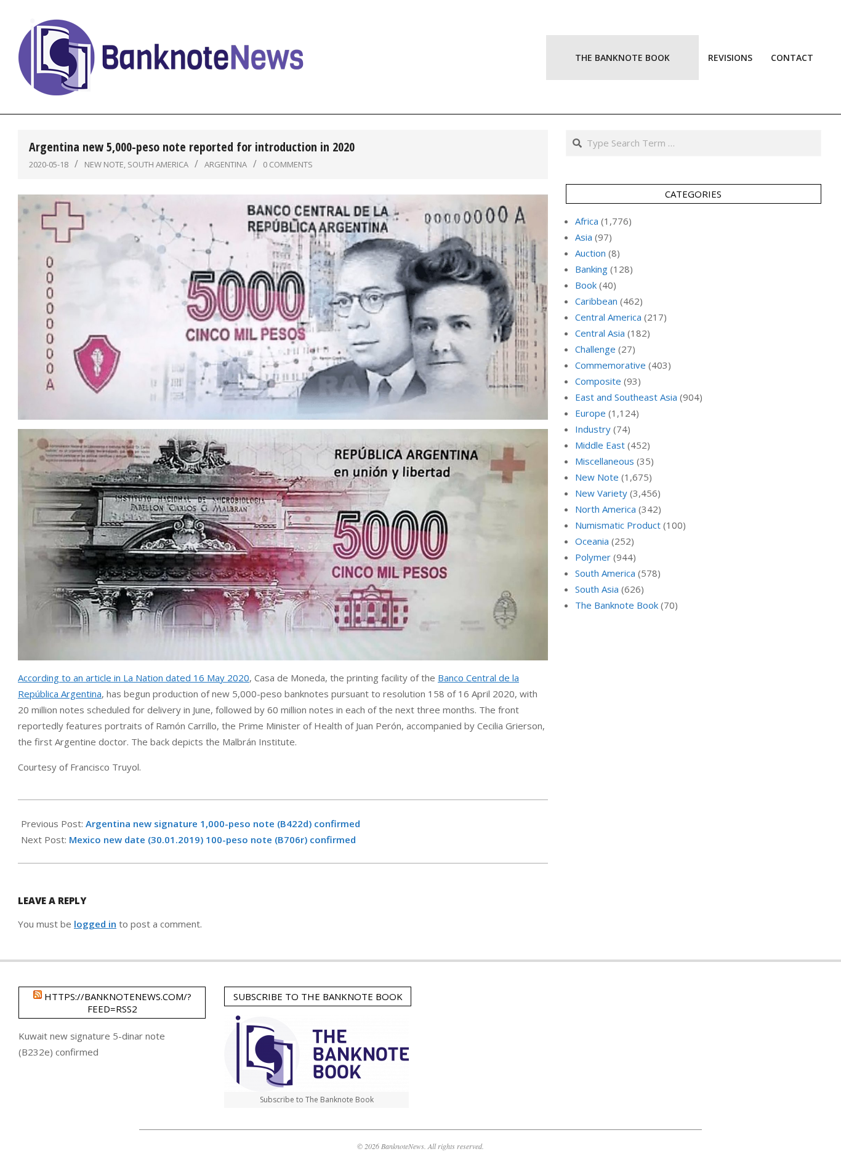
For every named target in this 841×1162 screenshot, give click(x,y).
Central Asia (600, 333)
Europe (590, 413)
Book (586, 285)
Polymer (593, 557)
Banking (591, 269)
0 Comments (288, 164)
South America (157, 164)
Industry (593, 429)
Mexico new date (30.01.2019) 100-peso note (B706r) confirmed (212, 839)
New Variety (601, 493)
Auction (590, 253)
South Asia (597, 589)
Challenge (595, 349)
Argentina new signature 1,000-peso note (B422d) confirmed (223, 823)
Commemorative (610, 365)
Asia (583, 237)
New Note (104, 164)
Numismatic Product (618, 525)
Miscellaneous (604, 461)
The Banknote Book (616, 605)
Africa (586, 221)
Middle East (600, 445)
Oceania (592, 541)
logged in (95, 924)
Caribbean (596, 301)
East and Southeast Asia (626, 397)
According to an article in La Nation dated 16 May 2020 (133, 677)
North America (605, 509)
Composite (598, 381)
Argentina (225, 164)
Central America (608, 317)
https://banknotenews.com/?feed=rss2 (117, 1002)
